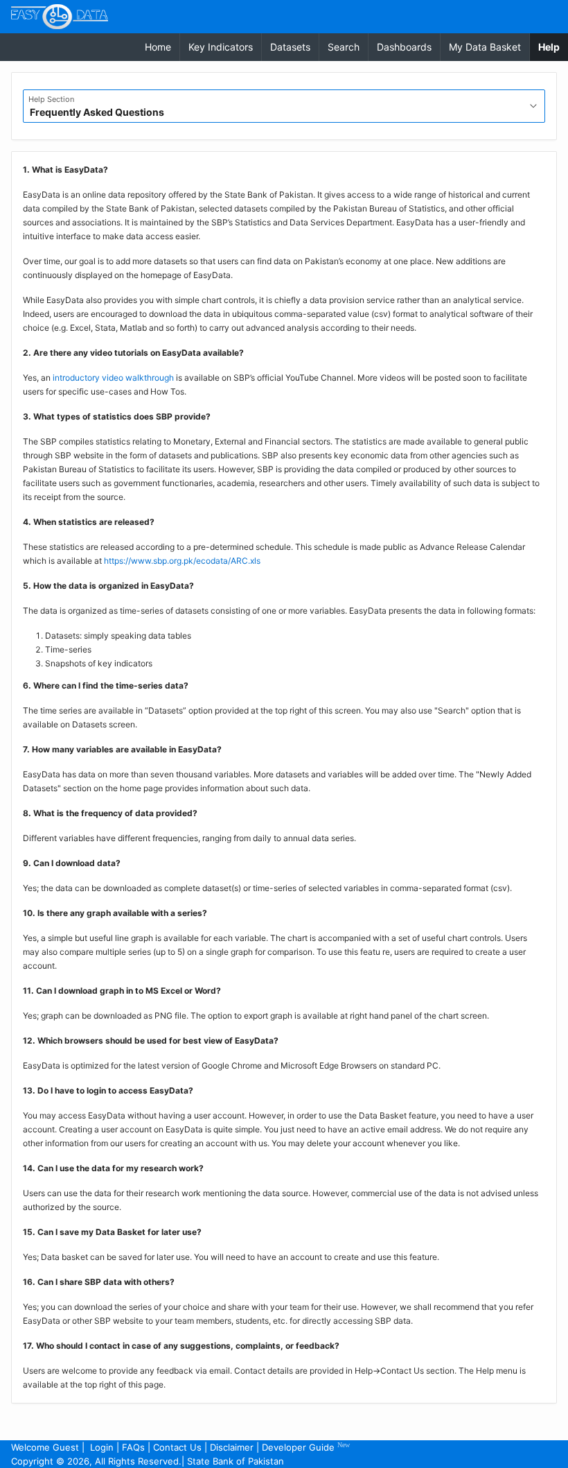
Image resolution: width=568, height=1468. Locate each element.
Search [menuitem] (344, 47)
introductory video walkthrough (113, 377)
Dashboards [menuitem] (404, 47)
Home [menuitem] (158, 47)
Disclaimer (232, 1447)
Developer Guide (306, 1447)
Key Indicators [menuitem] (220, 47)
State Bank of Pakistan (235, 1461)
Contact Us (177, 1447)
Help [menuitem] (553, 46)
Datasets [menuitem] (290, 47)
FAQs (133, 1447)
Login (102, 1447)
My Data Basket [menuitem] (485, 47)
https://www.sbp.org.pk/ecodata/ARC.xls (182, 560)
